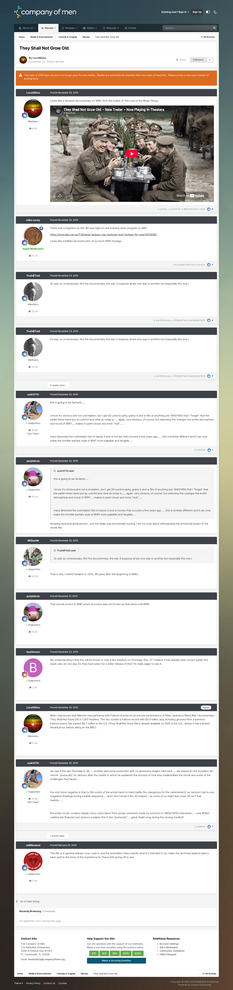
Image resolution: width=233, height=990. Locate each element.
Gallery (90, 28)
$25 (104, 953)
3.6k (34, 880)
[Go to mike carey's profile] (33, 236)
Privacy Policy (33, 983)
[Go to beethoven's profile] (33, 667)
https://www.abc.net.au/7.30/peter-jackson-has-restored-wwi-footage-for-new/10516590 (103, 234)
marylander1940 (182, 264)
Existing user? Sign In (175, 12)
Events (132, 28)
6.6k (34, 128)
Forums (48, 28)
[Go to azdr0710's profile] (33, 410)
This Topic (201, 28)
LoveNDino (39, 57)
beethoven (33, 651)
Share (182, 59)
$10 (94, 953)
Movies (60, 61)
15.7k (34, 255)
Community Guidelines (172, 950)
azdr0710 (33, 394)
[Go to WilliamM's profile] (33, 556)
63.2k (34, 576)
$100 (126, 953)
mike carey (33, 220)
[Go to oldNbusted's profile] (33, 861)
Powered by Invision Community (194, 985)
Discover (111, 28)
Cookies (63, 983)
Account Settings (169, 943)
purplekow (33, 461)
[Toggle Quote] (55, 471)
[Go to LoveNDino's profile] (23, 60)
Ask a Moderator (169, 947)
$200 (138, 953)
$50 (115, 953)
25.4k (34, 311)
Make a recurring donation (116, 960)
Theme (18, 983)
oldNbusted (33, 845)
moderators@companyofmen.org (46, 959)
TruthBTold (33, 275)
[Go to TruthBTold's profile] (33, 291)
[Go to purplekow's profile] (33, 476)
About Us (27, 28)
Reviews (70, 28)
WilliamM (33, 540)
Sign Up (197, 12)
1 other (201, 209)
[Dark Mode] (215, 12)
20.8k (34, 430)
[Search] (214, 28)
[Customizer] (208, 12)
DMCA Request (168, 954)
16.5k (34, 496)
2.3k (34, 687)
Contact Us (49, 983)
